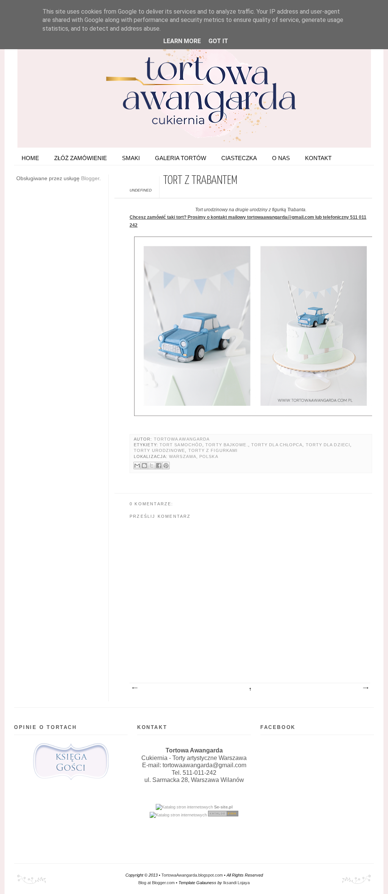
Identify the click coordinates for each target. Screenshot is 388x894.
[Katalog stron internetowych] (184, 807)
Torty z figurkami (213, 450)
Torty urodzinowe (159, 450)
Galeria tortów (180, 158)
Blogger (90, 178)
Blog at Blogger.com (156, 882)
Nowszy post (134, 688)
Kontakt (318, 158)
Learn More (182, 41)
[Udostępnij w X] (151, 465)
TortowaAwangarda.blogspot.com (192, 875)
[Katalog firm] (223, 815)
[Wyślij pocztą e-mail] (137, 465)
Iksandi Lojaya (236, 882)
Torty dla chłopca (277, 444)
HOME (30, 158)
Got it (218, 41)
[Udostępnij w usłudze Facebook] (159, 465)
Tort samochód (181, 444)
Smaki (131, 158)
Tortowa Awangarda (182, 439)
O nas (281, 158)
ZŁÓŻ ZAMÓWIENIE (80, 158)
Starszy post (365, 688)
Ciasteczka (239, 158)
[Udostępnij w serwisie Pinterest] (166, 465)
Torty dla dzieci (328, 444)
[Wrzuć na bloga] (144, 465)
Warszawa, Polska (193, 456)
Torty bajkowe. (226, 444)
